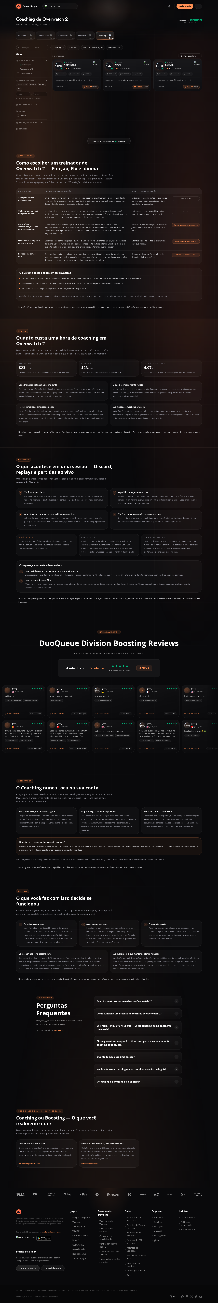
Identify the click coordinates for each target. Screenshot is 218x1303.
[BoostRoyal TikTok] (196, 1296)
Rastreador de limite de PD (136, 1257)
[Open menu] (198, 6)
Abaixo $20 (73, 47)
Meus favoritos (114, 47)
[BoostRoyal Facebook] (182, 1296)
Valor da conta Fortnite (106, 1230)
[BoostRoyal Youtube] (200, 1296)
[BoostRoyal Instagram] (187, 1296)
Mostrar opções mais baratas (185, 241)
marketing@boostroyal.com (52, 1232)
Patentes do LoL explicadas (134, 1219)
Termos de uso (188, 1217)
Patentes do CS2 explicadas (134, 1242)
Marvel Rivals (78, 1249)
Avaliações (159, 1226)
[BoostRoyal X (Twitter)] (191, 1296)
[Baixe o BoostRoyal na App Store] (25, 1238)
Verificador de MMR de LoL (108, 1245)
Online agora (58, 47)
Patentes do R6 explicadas (134, 1234)
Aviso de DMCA (188, 1229)
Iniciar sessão (185, 6)
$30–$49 (41, 85)
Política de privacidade (186, 1223)
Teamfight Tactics (80, 1226)
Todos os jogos (79, 1258)
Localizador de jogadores (133, 1264)
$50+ (19, 89)
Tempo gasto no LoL (136, 1270)
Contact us (58, 1030)
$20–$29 (33, 85)
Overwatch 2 (78, 1244)
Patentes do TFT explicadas (134, 1249)
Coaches (158, 1222)
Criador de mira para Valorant (109, 1253)
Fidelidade (158, 1217)
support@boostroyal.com (128, 1290)
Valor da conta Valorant (106, 1222)
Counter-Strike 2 (80, 1235)
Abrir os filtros (186, 198)
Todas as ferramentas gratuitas (109, 1260)
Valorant (76, 1222)
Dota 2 (75, 1240)
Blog (129, 1275)
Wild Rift (76, 1231)
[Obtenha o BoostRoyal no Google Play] (43, 1238)
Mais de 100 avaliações (93, 47)
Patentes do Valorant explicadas (137, 1226)
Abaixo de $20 (22, 85)
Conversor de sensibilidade (105, 1238)
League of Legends (81, 1217)
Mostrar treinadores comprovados (185, 225)
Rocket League (79, 1254)
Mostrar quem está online (185, 255)
